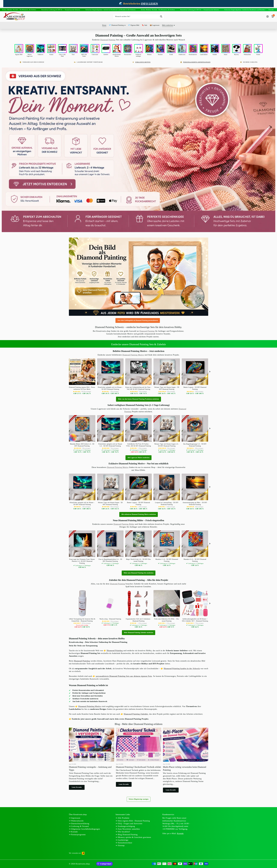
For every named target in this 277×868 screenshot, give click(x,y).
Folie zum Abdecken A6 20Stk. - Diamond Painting (166, 620)
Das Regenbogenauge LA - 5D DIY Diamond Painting (195, 445)
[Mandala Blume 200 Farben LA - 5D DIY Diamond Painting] (82, 428)
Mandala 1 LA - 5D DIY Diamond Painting (166, 560)
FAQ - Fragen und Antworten (129, 823)
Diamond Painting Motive (133, 355)
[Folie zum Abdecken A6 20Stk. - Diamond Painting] (166, 603)
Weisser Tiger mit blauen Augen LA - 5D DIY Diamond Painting (166, 445)
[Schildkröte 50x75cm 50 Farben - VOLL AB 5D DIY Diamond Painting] (138, 428)
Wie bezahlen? (123, 832)
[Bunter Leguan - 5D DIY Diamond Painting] (195, 371)
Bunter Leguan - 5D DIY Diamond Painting (195, 388)
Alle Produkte (123, 818)
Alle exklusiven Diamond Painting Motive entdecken (138, 514)
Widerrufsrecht (77, 821)
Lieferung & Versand (80, 826)
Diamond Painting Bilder (123, 524)
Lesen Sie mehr (77, 787)
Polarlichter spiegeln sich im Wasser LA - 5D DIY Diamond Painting (110, 445)
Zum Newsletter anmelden (128, 829)
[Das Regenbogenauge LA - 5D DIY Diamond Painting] (195, 428)
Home (104, 25)
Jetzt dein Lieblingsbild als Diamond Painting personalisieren (137, 320)
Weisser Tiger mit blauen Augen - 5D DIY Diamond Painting (166, 388)
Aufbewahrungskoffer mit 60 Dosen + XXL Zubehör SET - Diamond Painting (195, 620)
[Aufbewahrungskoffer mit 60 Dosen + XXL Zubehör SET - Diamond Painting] (195, 603)
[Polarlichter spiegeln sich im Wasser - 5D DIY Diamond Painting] (110, 371)
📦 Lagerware (154, 25)
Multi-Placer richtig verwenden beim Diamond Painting (185, 761)
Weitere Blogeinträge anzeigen (138, 799)
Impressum (75, 818)
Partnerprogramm (78, 834)
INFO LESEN (149, 3)
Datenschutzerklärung (80, 823)
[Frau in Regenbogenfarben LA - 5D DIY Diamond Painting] (110, 543)
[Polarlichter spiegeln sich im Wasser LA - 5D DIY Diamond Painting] (110, 428)
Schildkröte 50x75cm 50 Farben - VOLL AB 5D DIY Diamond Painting (138, 445)
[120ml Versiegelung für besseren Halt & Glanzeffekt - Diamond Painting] (82, 603)
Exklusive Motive (143, 62)
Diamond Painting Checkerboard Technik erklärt (138, 758)
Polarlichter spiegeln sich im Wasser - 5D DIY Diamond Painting (110, 388)
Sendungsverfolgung (126, 826)
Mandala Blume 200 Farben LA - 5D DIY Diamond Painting (82, 445)
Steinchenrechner (124, 843)
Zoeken (161, 16)
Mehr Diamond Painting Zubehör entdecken (138, 632)
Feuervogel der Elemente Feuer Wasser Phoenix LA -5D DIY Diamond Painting (82, 561)
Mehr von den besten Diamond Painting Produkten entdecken (138, 399)
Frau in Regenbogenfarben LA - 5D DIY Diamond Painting (110, 560)
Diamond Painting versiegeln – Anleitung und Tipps (91, 760)
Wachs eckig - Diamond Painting (110, 619)
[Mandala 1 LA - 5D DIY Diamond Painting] (166, 543)
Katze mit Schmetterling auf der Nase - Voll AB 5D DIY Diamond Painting (138, 388)
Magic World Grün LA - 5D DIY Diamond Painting (138, 560)
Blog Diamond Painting (127, 834)
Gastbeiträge (122, 840)
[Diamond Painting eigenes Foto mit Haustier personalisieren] (138, 277)
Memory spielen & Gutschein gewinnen (134, 837)
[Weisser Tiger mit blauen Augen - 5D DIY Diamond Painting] (166, 371)
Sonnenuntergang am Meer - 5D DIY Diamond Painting (195, 503)
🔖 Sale (144, 25)
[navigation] (135, 312)
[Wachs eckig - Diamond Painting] (110, 603)
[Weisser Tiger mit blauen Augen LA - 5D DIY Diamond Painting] (166, 428)
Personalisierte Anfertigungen (196, 62)
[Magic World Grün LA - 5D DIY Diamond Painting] (138, 543)
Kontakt (74, 832)
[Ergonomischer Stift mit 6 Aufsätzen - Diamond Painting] (138, 603)
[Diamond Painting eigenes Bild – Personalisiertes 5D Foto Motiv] (82, 371)
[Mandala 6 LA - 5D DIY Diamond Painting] (195, 543)
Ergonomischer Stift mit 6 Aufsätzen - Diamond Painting (138, 620)
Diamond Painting (107, 40)
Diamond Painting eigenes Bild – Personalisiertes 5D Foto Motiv (82, 388)
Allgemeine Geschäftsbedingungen (85, 829)
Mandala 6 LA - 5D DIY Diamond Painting (195, 560)
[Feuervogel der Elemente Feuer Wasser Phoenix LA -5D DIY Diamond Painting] (82, 543)
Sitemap (121, 845)
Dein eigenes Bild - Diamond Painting (133, 821)
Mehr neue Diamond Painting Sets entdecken (138, 573)
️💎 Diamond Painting (116, 25)
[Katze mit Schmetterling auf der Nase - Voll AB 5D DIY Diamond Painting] (138, 371)
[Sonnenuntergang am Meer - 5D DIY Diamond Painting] (195, 487)
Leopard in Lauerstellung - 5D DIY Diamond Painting (166, 503)
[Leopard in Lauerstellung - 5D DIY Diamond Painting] (166, 487)
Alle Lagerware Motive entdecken (138, 457)
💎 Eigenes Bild (133, 25)
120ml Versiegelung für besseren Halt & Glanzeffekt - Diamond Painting (82, 620)
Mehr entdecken (167, 25)
